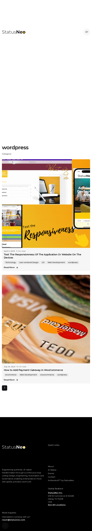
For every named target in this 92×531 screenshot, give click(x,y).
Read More (9, 267)
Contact (51, 477)
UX (43, 262)
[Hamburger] (86, 32)
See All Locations (57, 505)
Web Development (56, 262)
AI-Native (52, 470)
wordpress (73, 262)
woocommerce (47, 375)
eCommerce (10, 375)
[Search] (5, 525)
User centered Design (28, 262)
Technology (10, 262)
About (51, 466)
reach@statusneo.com (13, 520)
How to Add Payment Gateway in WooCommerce (33, 370)
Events (51, 473)
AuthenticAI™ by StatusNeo (61, 480)
